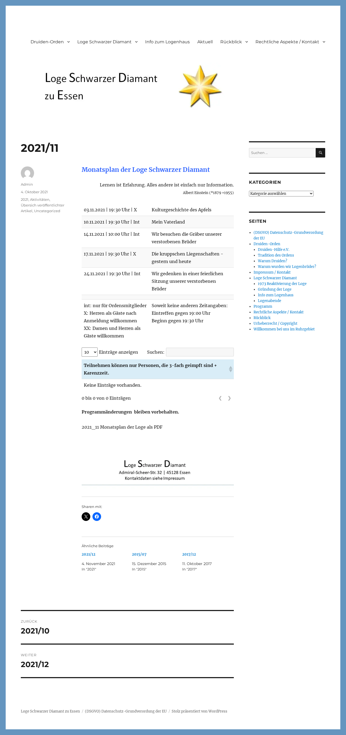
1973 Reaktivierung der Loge (282, 283)
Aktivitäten (39, 199)
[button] (230, 369)
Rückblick (231, 41)
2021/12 (88, 554)
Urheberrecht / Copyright (275, 323)
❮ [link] (220, 398)
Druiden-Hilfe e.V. (273, 249)
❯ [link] (229, 398)
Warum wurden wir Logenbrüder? (287, 266)
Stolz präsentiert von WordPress (199, 711)
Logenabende (269, 300)
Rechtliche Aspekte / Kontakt (287, 41)
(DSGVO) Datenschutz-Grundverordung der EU (126, 711)
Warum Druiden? (272, 261)
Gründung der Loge (274, 289)
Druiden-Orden (47, 41)
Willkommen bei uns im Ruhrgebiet (284, 329)
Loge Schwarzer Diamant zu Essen (50, 711)
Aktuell (205, 41)
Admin (27, 184)
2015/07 (139, 554)
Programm (263, 306)
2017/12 (189, 554)
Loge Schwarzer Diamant (104, 41)
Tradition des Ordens (276, 255)
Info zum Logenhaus (167, 41)
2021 (24, 199)
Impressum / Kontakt (272, 272)
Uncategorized (47, 211)
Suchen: (156, 352)
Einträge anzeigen (118, 352)
